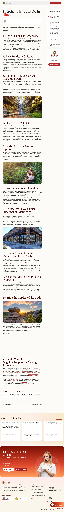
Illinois (10, 404)
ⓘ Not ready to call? (60, 508)
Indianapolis (30, 394)
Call (9, 469)
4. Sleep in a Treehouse (54, 20)
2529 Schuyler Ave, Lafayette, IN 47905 (37, 487)
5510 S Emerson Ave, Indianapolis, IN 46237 (37, 486)
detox (8, 372)
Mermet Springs (23, 282)
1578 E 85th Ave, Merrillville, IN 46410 (36, 489)
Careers (53, 509)
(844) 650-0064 (24, 382)
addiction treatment (22, 371)
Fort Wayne (23, 394)
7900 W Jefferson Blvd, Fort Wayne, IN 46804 (38, 495)
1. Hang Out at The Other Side (55, 11)
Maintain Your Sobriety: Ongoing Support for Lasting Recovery (55, 44)
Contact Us (50, 501)
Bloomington (11, 394)
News (42, 509)
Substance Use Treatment (53, 484)
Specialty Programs (52, 496)
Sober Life (7, 404)
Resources (46, 509)
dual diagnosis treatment (33, 374)
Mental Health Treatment (53, 490)
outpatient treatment (30, 372)
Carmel (17, 394)
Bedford (5, 394)
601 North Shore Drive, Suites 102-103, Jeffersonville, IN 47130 (36, 501)
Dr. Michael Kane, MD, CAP (11, 20)
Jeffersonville (37, 394)
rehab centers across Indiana (12, 379)
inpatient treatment (17, 372)
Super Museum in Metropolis (15, 217)
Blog (3, 404)
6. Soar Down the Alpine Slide (55, 26)
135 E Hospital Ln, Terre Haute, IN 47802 (37, 492)
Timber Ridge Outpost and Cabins (15, 127)
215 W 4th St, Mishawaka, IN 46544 (36, 484)
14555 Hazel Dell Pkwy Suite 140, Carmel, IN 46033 (37, 498)
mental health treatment (33, 375)
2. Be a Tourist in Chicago (54, 13)
